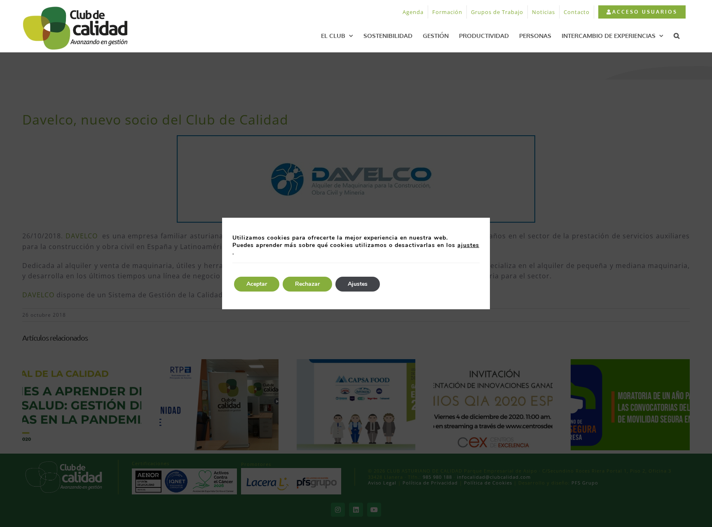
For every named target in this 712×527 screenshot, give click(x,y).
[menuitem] (642, 12)
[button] (676, 35)
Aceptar (256, 284)
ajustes (468, 245)
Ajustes (358, 284)
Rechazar (307, 284)
